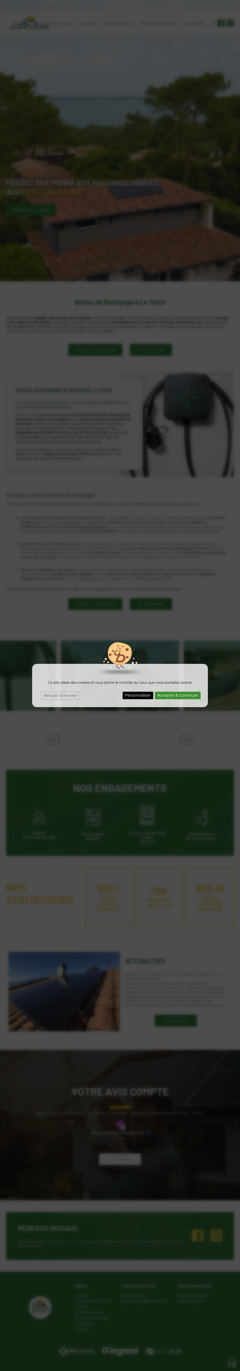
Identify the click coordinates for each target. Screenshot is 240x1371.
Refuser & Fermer (60, 695)
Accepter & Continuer (177, 695)
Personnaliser (138, 695)
